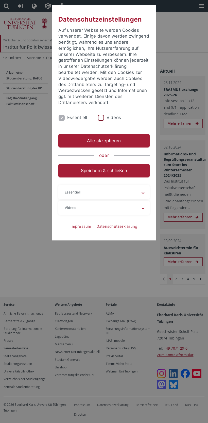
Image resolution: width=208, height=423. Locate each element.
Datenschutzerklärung (116, 226)
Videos (114, 117)
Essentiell (77, 117)
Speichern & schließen (104, 170)
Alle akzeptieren (104, 140)
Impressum (81, 226)
